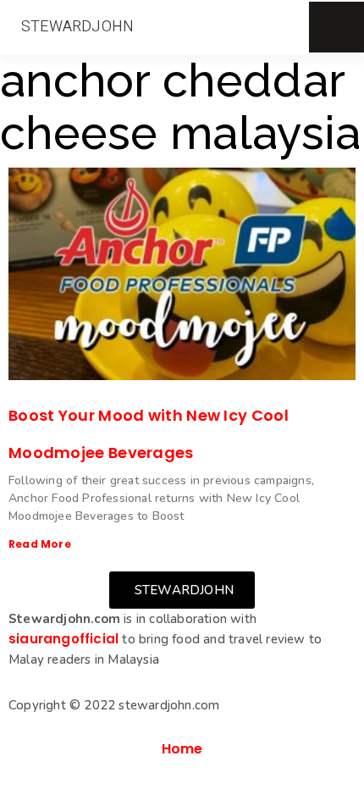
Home (182, 749)
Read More (39, 544)
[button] (77, 27)
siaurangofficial (63, 639)
